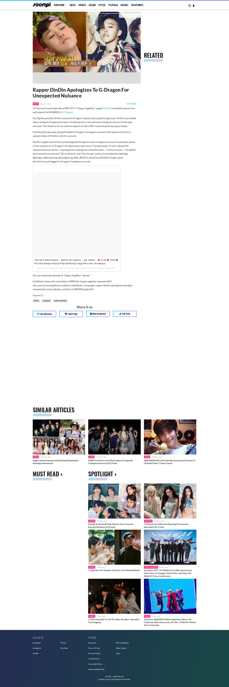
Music (124, 5)
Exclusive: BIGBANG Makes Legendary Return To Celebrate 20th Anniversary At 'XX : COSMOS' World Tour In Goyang (170, 622)
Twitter (72, 314)
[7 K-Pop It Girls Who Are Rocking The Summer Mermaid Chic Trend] (170, 501)
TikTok (63, 643)
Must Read (46, 473)
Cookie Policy (94, 659)
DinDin (107, 108)
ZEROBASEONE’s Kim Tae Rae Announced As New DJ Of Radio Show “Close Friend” (169, 462)
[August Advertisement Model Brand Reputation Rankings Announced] (59, 436)
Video (82, 5)
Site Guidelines (122, 643)
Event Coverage (151, 567)
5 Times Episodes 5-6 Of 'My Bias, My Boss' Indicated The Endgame (113, 620)
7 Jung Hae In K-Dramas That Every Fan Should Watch (114, 570)
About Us (92, 643)
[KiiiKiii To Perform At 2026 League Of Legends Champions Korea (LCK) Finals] (114, 436)
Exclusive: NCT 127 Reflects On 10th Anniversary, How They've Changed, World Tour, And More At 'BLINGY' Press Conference (168, 573)
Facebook (45, 314)
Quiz (73, 5)
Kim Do (132, 103)
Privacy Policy (94, 653)
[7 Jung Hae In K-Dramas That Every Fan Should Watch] (114, 547)
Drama (91, 521)
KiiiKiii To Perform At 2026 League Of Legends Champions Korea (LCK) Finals (110, 462)
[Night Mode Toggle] (194, 6)
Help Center (121, 648)
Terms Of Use (94, 648)
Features (137, 5)
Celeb (92, 5)
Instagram (99, 314)
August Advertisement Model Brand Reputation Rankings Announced (56, 462)
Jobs (118, 653)
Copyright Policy (95, 664)
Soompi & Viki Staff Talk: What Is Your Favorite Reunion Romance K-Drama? (110, 525)
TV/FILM (113, 5)
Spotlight (100, 473)
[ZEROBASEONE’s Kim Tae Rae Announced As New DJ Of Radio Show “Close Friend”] (170, 436)
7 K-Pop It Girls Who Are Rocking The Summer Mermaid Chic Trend (166, 525)
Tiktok (125, 314)
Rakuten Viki (120, 679)
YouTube (64, 648)
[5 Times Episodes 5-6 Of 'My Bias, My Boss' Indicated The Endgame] (114, 596)
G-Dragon (67, 112)
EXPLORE (59, 5)
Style (101, 5)
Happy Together (60, 301)
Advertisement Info (96, 669)
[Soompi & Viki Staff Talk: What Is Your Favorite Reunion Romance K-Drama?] (114, 501)
